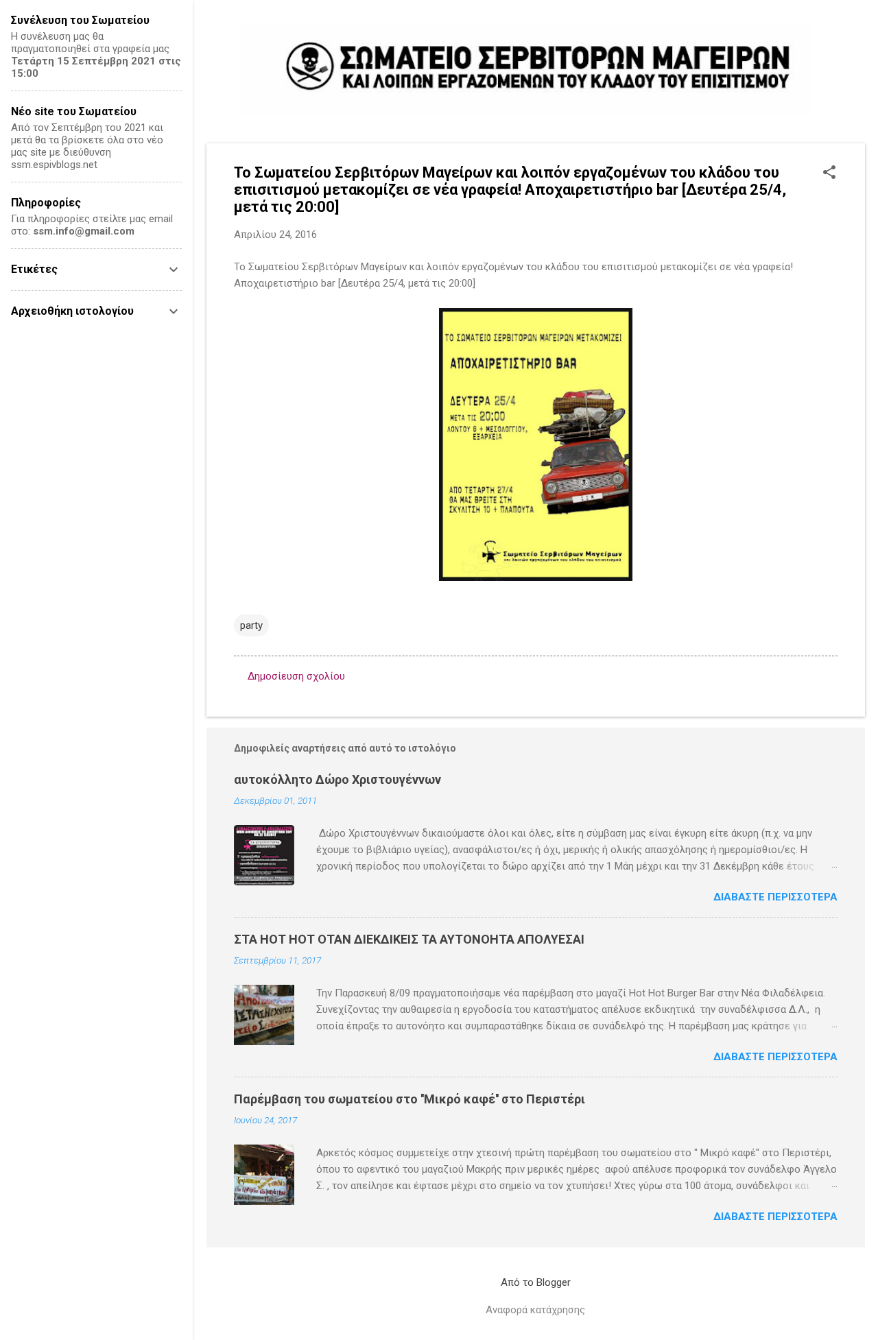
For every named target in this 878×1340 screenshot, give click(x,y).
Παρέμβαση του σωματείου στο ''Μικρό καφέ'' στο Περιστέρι (409, 1099)
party (251, 625)
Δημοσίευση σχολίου (296, 676)
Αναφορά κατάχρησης (535, 1310)
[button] (829, 173)
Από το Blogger (536, 1282)
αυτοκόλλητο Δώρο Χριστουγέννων (337, 779)
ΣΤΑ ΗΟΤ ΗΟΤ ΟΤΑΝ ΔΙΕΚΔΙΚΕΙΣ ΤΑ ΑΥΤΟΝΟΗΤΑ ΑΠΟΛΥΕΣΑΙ (409, 939)
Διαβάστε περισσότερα (775, 897)
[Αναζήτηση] (857, 37)
